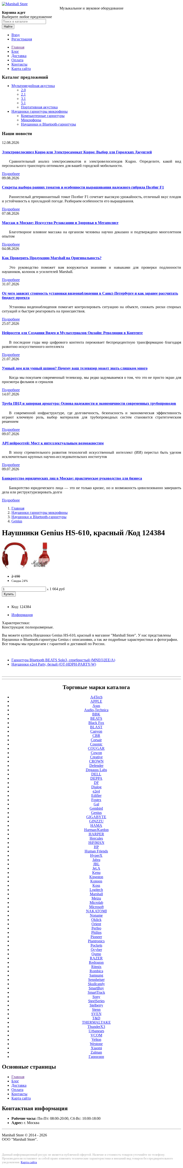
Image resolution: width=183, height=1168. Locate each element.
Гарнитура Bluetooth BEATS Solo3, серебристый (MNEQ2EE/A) (63, 660)
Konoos (96, 881)
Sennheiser (96, 980)
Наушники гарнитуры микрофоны (39, 111)
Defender (96, 766)
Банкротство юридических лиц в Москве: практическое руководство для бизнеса (72, 478)
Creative (96, 757)
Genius (16, 521)
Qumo (96, 954)
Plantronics (96, 941)
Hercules (96, 838)
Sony (96, 997)
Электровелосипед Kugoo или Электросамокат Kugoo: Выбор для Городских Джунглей (77, 152)
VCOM (96, 1035)
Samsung (96, 975)
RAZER (96, 958)
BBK (96, 714)
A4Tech (96, 697)
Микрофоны (31, 120)
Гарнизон (96, 1057)
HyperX (96, 855)
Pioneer (96, 937)
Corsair (96, 740)
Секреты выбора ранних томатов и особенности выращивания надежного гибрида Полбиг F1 (83, 187)
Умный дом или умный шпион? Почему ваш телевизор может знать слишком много (74, 368)
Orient (96, 924)
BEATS (96, 718)
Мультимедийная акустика (33, 86)
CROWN (96, 761)
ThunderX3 (96, 1027)
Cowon (96, 753)
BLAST (96, 727)
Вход (15, 35)
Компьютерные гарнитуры (43, 116)
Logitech (96, 890)
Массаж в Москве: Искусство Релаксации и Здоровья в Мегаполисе (60, 223)
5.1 (23, 103)
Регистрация (21, 39)
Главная (17, 47)
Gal (96, 804)
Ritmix (96, 967)
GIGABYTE (96, 817)
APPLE (96, 701)
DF (96, 783)
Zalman (96, 1052)
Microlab (96, 902)
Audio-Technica (96, 710)
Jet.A (96, 868)
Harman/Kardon (96, 830)
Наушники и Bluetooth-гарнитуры (48, 124)
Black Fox (96, 723)
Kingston (96, 877)
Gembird (96, 808)
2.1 (23, 94)
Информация (22, 615)
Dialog (96, 787)
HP (96, 847)
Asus (96, 706)
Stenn (96, 1009)
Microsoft (96, 907)
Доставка (18, 56)
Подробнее (11, 174)
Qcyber (96, 950)
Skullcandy (96, 984)
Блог (15, 51)
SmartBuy (96, 988)
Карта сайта (21, 69)
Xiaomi (96, 1048)
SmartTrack (96, 992)
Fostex (96, 800)
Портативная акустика (39, 107)
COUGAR (96, 748)
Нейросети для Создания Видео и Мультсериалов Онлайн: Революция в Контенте (72, 333)
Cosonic (96, 744)
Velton (96, 1039)
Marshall (96, 894)
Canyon (96, 731)
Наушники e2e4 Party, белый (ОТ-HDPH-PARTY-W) (53, 664)
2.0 (23, 90)
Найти (8, 26)
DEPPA (96, 778)
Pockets (96, 945)
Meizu (96, 898)
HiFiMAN (96, 843)
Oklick (96, 920)
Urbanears (96, 1031)
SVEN (96, 1014)
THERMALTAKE (96, 1022)
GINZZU (96, 821)
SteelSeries (96, 1001)
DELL (96, 774)
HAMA (96, 825)
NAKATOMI (96, 911)
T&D (96, 1018)
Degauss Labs (96, 770)
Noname (96, 915)
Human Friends (96, 851)
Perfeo (96, 928)
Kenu (96, 873)
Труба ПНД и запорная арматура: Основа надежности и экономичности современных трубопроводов (89, 403)
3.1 (23, 99)
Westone (96, 1044)
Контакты (19, 64)
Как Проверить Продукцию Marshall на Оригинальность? (52, 258)
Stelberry (96, 1005)
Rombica (96, 971)
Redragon (96, 962)
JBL (96, 864)
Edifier (96, 795)
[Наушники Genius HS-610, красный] (26, 568)
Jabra (96, 860)
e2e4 (96, 791)
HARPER (96, 834)
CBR (96, 736)
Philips (96, 932)
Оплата (17, 60)
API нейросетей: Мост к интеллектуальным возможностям (53, 443)
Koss (96, 885)
